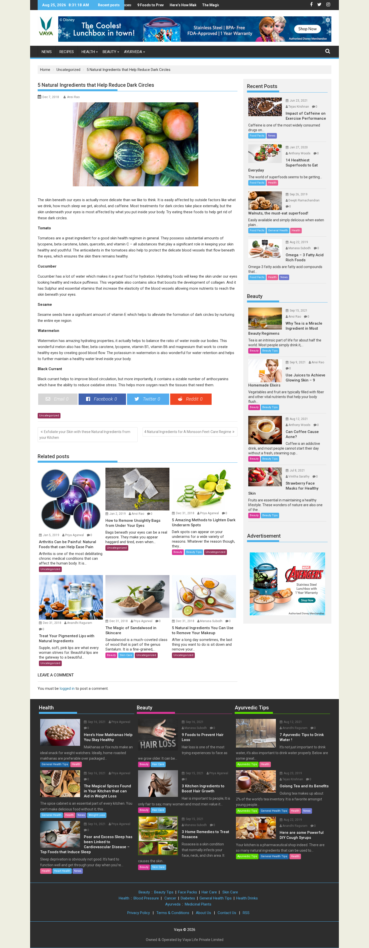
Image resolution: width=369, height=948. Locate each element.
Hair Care (158, 764)
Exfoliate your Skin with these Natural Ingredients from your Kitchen (84, 434)
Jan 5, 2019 (51, 535)
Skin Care (126, 655)
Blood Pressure (146, 898)
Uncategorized (49, 415)
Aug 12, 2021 (299, 419)
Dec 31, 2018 (185, 513)
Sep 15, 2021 (299, 310)
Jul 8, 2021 (297, 470)
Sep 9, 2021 (298, 362)
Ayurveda (133, 52)
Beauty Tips (194, 552)
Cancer (170, 898)
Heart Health (62, 871)
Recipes (66, 52)
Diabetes (188, 898)
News (47, 52)
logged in (67, 688)
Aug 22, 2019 (299, 242)
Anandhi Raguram (79, 623)
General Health (278, 230)
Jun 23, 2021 (299, 100)
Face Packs (187, 892)
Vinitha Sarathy (299, 476)
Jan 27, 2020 (299, 147)
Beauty (109, 52)
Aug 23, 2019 (293, 773)
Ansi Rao (73, 97)
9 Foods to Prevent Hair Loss (146, 5)
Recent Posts (262, 86)
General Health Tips (55, 764)
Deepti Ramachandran (304, 200)
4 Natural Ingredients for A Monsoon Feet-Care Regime (187, 432)
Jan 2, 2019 (117, 513)
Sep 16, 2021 (97, 722)
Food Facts (257, 135)
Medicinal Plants (198, 904)
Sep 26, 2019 (299, 194)
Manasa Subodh (211, 621)
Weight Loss (97, 815)
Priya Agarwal (74, 535)
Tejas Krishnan (298, 106)
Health (88, 52)
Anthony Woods (299, 153)
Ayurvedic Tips (252, 708)
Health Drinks (247, 898)
